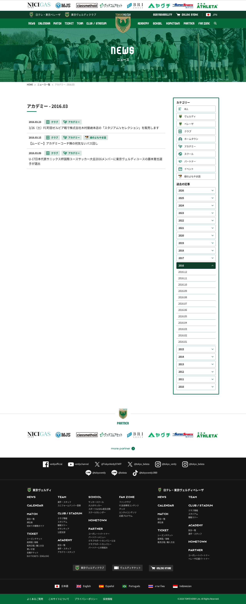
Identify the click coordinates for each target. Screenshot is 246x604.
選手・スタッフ (64, 501)
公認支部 (61, 532)
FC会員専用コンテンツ (129, 505)
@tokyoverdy (99, 472)
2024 (181, 205)
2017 (181, 258)
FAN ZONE (204, 23)
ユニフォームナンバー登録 (69, 505)
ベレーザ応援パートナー (198, 558)
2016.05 (182, 316)
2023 (181, 213)
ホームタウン (191, 139)
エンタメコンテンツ (127, 512)
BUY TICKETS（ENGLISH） (38, 556)
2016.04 (182, 322)
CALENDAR (44, 23)
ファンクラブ (125, 501)
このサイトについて (58, 599)
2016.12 (182, 272)
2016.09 (182, 291)
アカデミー (190, 146)
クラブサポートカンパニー (99, 544)
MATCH (57, 23)
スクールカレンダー (97, 512)
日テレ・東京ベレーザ (48, 14)
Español (110, 586)
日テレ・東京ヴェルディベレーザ (183, 490)
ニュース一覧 (43, 84)
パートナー (190, 161)
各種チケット (32, 552)
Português (134, 586)
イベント (189, 169)
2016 (181, 265)
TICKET (69, 23)
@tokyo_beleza (141, 464)
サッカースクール (96, 501)
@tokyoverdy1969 (148, 472)
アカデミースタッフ (66, 552)
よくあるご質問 (35, 599)
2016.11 (182, 278)
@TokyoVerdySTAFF (111, 464)
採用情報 (107, 599)
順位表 (30, 522)
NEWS (31, 23)
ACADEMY (143, 23)
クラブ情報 (62, 518)
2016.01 (182, 341)
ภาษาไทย (160, 586)
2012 (181, 371)
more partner (120, 448)
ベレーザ (189, 124)
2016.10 (182, 284)
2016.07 (182, 303)
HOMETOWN (173, 23)
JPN (215, 14)
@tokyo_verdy (169, 464)
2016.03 (182, 329)
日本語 (64, 586)
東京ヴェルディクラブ (83, 14)
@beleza (122, 472)
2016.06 (182, 310)
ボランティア (63, 528)
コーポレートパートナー (99, 533)
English (87, 586)
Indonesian (185, 586)
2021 (181, 228)
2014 (181, 356)
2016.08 (182, 297)
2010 (181, 386)
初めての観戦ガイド (35, 525)
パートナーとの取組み (98, 547)
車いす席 (31, 549)
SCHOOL (157, 23)
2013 (181, 364)
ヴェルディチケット (130, 568)
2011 (181, 379)
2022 (181, 220)
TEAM (80, 23)
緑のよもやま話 (192, 176)
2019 (181, 243)
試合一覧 (31, 518)
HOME (30, 84)
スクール (189, 154)
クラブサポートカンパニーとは (101, 540)
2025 (181, 198)
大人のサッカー (95, 505)
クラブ (187, 131)
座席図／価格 (163, 538)
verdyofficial (56, 464)
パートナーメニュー (97, 537)
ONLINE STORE (190, 14)
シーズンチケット (34, 538)
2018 (181, 250)
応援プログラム (126, 515)
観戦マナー (62, 525)
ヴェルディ (190, 116)
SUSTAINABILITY (162, 14)
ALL (186, 109)
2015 (181, 349)
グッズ (122, 508)
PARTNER (189, 23)
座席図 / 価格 (32, 542)
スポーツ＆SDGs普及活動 (99, 508)
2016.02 (182, 335)
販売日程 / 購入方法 (35, 545)
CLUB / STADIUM (96, 23)
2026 (181, 190)
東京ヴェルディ (42, 490)
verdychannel (82, 464)
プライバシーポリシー (86, 599)
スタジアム (62, 521)
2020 (181, 235)
